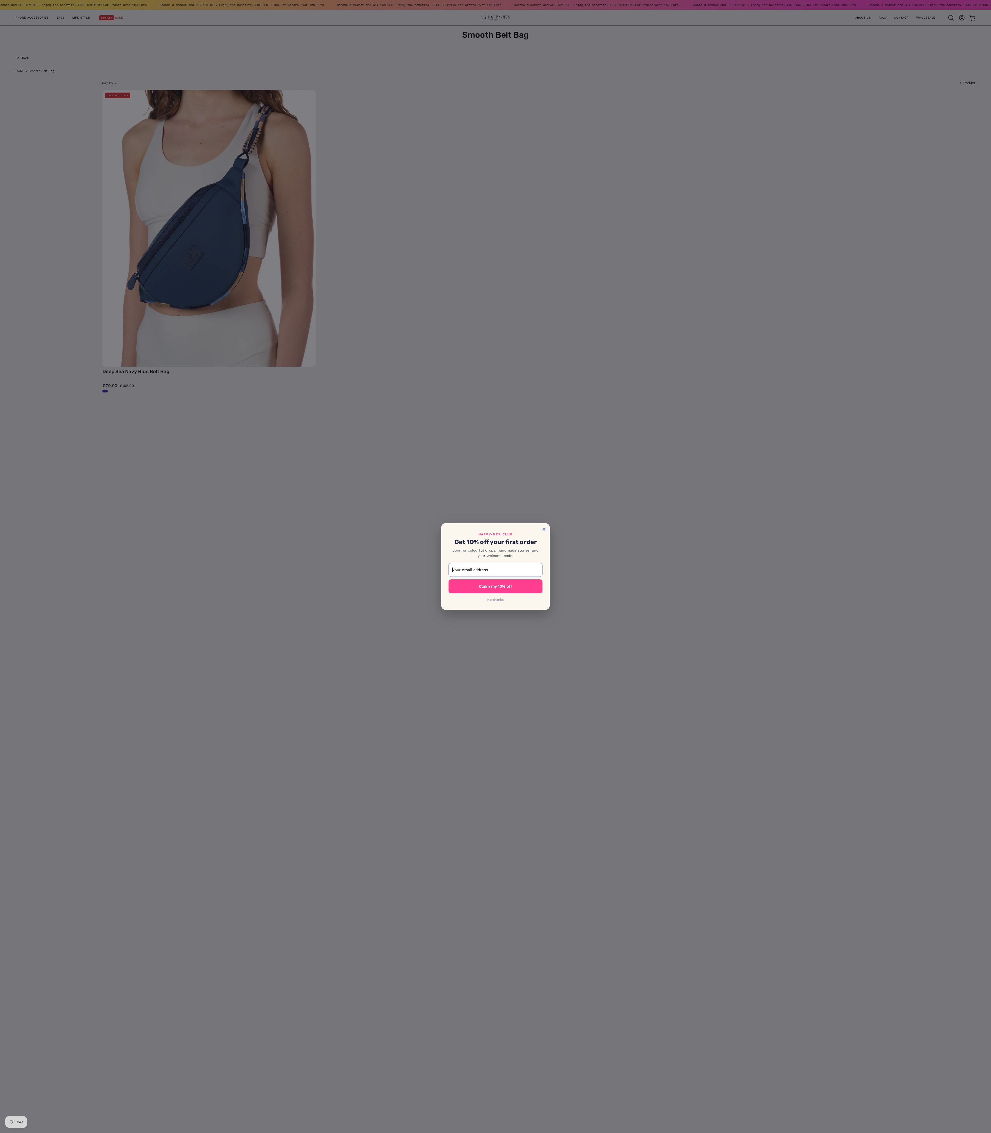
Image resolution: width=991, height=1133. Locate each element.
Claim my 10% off (495, 586)
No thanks (495, 600)
